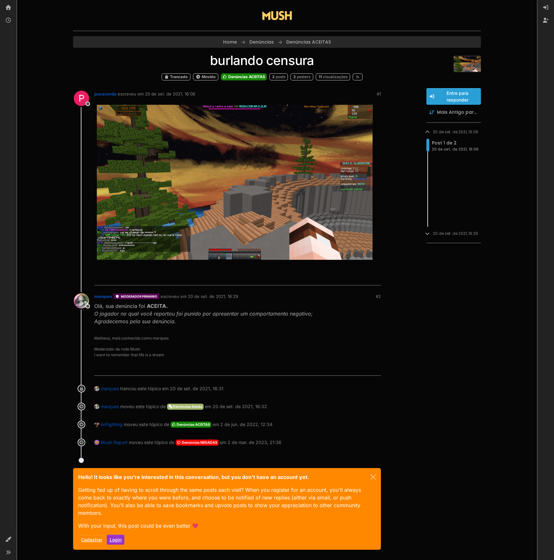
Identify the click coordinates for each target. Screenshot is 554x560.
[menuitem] (545, 8)
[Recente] (8, 20)
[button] (8, 539)
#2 (378, 296)
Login (116, 539)
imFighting (111, 424)
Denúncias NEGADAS (199, 443)
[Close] (373, 477)
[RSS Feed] (358, 76)
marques (103, 296)
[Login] (545, 8)
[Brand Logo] (277, 15)
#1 (379, 93)
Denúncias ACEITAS (246, 76)
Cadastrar (91, 539)
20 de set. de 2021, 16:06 (170, 93)
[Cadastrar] (545, 20)
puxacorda (105, 93)
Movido (208, 76)
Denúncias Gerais (187, 407)
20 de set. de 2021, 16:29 (213, 296)
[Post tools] (375, 278)
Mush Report (114, 442)
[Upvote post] (352, 278)
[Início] (8, 8)
